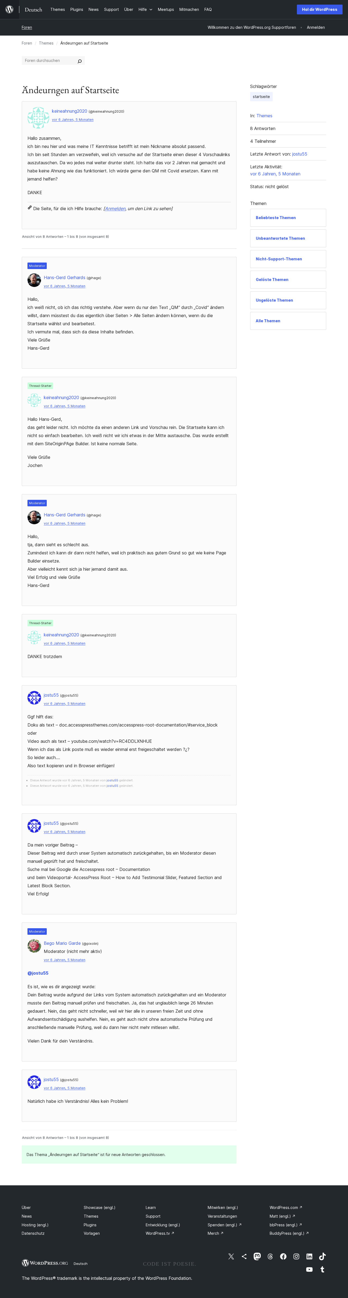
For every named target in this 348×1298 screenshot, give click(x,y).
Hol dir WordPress (319, 9)
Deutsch (81, 1263)
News (27, 1216)
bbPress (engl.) (286, 1225)
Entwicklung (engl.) (163, 1225)
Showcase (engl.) (100, 1207)
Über (26, 1207)
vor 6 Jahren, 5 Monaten (73, 120)
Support (153, 1216)
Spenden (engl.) (225, 1225)
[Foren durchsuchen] (79, 60)
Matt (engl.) (283, 1216)
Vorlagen (92, 1233)
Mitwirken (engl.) (223, 1207)
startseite (261, 96)
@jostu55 (37, 973)
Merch (216, 1233)
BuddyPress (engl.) (289, 1233)
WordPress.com (286, 1207)
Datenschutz (33, 1233)
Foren (27, 27)
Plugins (90, 1225)
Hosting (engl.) (35, 1225)
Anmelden (115, 208)
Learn (151, 1207)
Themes (46, 43)
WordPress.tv (160, 1233)
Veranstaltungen (222, 1216)
